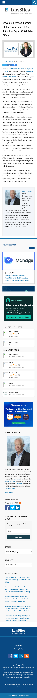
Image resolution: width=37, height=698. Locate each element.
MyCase (30, 68)
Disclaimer (18, 645)
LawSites (17, 479)
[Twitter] (12, 507)
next (33, 248)
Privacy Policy (18, 649)
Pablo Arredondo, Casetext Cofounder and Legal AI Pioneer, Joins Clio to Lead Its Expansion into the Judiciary (18, 589)
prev (30, 248)
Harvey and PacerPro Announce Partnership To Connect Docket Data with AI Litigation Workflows (17, 598)
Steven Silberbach (9, 76)
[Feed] (26, 656)
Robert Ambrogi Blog (18, 10)
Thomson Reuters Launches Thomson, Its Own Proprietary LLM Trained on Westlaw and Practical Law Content (18, 608)
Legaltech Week (10, 488)
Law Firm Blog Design (18, 695)
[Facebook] (7, 507)
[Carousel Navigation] (18, 248)
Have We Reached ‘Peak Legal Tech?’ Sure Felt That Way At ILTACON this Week (17, 579)
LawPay (5, 71)
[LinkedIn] (17, 507)
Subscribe (18, 537)
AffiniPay (29, 71)
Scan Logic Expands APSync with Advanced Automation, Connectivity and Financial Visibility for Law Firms (18, 277)
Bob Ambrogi (9, 61)
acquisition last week (16, 68)
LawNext (19, 483)
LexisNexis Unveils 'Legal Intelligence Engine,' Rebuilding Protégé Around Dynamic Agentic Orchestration (17, 618)
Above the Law (10, 481)
